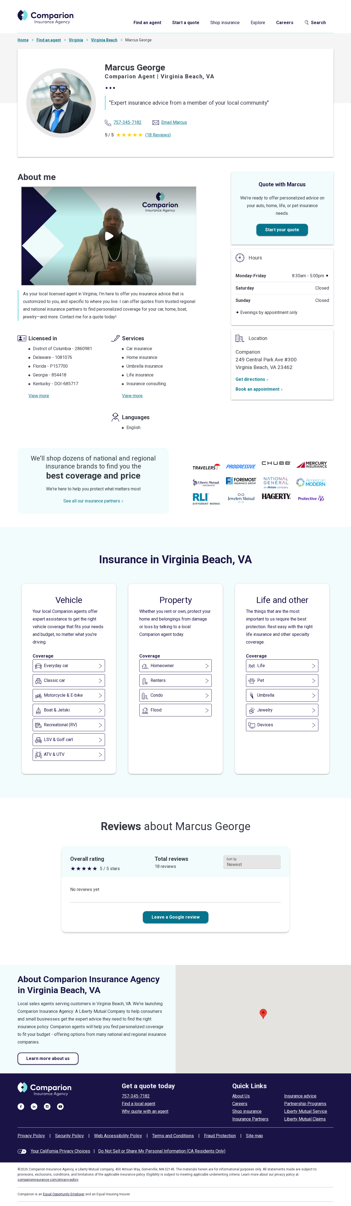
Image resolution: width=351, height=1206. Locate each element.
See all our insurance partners (91, 501)
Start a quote (185, 22)
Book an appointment (257, 389)
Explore (258, 22)
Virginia (76, 40)
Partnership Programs (305, 1103)
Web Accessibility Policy (118, 1135)
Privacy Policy (31, 1135)
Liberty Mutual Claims (305, 1119)
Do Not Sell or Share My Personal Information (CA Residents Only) (161, 1151)
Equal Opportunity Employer (63, 1194)
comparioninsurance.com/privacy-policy (48, 1180)
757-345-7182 (136, 1096)
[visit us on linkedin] (34, 1106)
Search (318, 22)
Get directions (250, 379)
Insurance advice (300, 1096)
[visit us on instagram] (47, 1106)
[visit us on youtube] (60, 1106)
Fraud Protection (220, 1135)
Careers (284, 22)
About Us (241, 1096)
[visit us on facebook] (21, 1106)
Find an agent (147, 22)
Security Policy (69, 1135)
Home (23, 40)
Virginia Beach (104, 40)
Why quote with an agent (145, 1111)
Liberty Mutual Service (305, 1111)
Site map (254, 1135)
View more (39, 395)
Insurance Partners (250, 1119)
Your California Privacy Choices (60, 1151)
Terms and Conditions (173, 1135)
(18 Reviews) (158, 135)
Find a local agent (138, 1103)
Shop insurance (225, 22)
